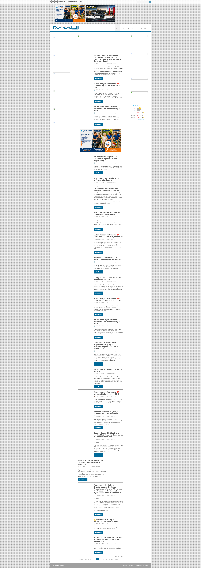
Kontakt (125, 565)
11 (100, 559)
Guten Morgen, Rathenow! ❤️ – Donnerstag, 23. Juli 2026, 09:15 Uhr (107, 85)
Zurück (87, 559)
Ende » (116, 559)
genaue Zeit (62, 1)
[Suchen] (150, 2)
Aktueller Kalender (72, 1)
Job (123, 28)
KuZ (133, 28)
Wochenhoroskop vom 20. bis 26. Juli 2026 (108, 370)
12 (103, 559)
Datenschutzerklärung (142, 565)
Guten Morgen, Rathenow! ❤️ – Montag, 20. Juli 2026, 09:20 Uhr (107, 393)
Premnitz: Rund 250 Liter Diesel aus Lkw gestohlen (107, 278)
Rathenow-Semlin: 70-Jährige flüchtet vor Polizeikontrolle (106, 412)
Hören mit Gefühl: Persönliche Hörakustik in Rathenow (107, 213)
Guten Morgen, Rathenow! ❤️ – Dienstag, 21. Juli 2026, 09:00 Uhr (108, 299)
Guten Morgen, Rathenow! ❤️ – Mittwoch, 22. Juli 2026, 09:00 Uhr (108, 236)
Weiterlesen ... (98, 78)
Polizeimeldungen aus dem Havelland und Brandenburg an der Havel (107, 108)
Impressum (131, 565)
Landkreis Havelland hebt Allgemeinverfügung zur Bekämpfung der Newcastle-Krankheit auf (106, 346)
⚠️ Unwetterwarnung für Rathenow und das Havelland (106, 520)
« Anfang (81, 559)
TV (137, 28)
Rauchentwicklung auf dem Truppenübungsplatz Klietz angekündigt (105, 158)
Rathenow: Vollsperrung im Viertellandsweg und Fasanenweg (108, 258)
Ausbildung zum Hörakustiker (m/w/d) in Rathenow (107, 179)
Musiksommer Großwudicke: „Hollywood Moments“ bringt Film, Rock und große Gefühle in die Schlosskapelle (107, 58)
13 (106, 559)
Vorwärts (111, 559)
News (117, 28)
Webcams (143, 28)
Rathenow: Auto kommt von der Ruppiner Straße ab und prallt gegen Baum (108, 539)
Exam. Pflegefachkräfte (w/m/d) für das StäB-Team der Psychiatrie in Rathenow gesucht (108, 435)
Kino (127, 28)
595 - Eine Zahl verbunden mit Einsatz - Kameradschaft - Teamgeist (91, 462)
